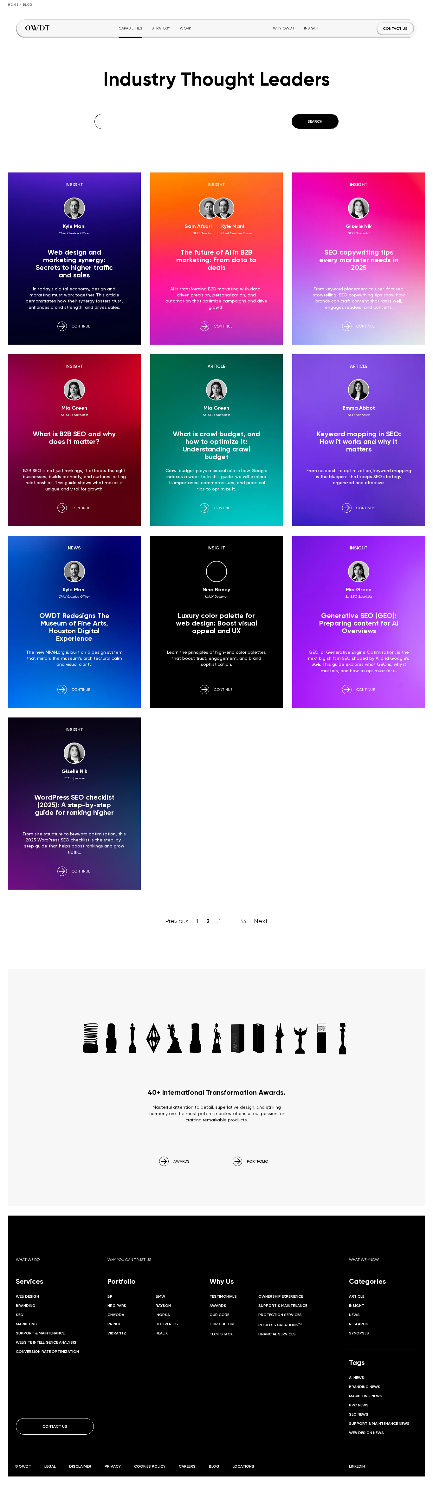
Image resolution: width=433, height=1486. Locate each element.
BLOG (214, 1466)
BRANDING (26, 1305)
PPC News (359, 1405)
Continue (81, 326)
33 (243, 921)
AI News (356, 1377)
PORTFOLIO (257, 1161)
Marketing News (365, 1395)
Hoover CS (167, 1323)
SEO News (358, 1414)
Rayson (163, 1305)
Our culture (222, 1323)
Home (13, 4)
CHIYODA (115, 1314)
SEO (19, 1314)
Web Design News (366, 1432)
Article (356, 1296)
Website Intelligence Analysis (46, 1342)
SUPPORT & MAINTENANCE (40, 1333)
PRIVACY (113, 1466)
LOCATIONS (243, 1466)
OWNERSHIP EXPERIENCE (280, 1296)
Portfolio (121, 1281)
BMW (160, 1296)
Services (29, 1281)
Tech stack (221, 1334)
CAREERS (187, 1466)
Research (358, 1323)
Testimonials (223, 1296)
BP (110, 1296)
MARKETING (26, 1323)
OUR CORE (219, 1314)
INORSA (163, 1314)
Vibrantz (116, 1333)
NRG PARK (116, 1305)
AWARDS (181, 1161)
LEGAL (50, 1466)
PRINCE (114, 1323)
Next (261, 921)
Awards (218, 1305)
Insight (356, 1305)
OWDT (25, 1466)
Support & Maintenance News (379, 1423)
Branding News (364, 1386)
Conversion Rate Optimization (47, 1351)
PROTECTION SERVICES (280, 1314)
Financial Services (277, 1334)
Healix (162, 1333)
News (354, 1314)
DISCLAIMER (80, 1466)
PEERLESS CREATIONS (279, 1324)
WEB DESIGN (27, 1296)
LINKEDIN (357, 1466)
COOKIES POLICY (149, 1466)
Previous (176, 921)
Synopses (359, 1333)
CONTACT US (395, 28)
